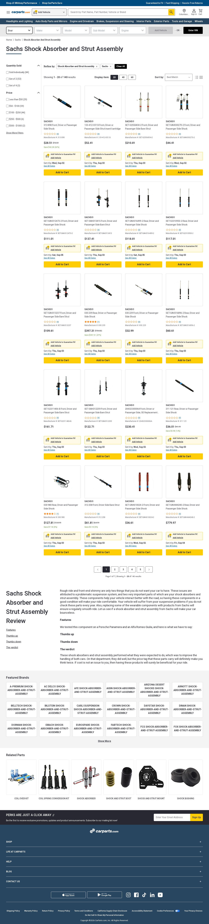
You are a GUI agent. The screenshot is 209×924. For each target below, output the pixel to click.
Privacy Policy (64, 911)
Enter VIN (193, 30)
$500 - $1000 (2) (17, 125)
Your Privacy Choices (193, 911)
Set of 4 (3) (14, 85)
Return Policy (47, 911)
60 (132, 77)
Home (9, 40)
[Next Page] (149, 569)
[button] (77, 66)
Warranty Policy (30, 911)
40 (123, 77)
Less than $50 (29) (18, 99)
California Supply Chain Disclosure (112, 911)
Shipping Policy (13, 911)
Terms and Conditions (83, 911)
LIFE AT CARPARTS (15, 851)
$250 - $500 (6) (16, 119)
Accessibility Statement (142, 911)
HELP (9, 861)
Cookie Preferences (165, 911)
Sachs (18, 40)
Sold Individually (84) (19, 72)
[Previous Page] (97, 569)
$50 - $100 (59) (16, 106)
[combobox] (19, 30)
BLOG (9, 871)
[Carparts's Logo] (21, 12)
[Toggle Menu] (8, 12)
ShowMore (104, 741)
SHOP (9, 842)
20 (114, 77)
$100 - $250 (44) (17, 112)
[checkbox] (7, 72)
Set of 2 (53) (15, 79)
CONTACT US (13, 881)
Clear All (120, 66)
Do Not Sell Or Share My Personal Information (104, 915)
